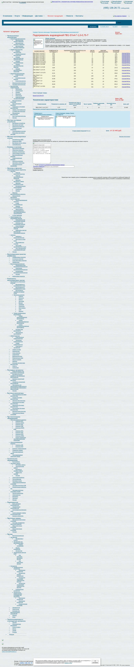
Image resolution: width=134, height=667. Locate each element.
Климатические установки (22, 604)
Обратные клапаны (17, 150)
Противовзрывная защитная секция (16, 455)
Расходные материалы (15, 370)
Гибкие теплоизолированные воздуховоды (23, 326)
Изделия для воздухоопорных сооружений (15, 612)
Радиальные (19, 90)
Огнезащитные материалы (15, 624)
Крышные (18, 94)
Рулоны (14, 632)
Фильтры (12, 171)
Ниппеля (21, 298)
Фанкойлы (15, 496)
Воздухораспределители (17, 264)
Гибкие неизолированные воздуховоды (22, 317)
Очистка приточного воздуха (19, 173)
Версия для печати (124, 136)
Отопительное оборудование (12, 459)
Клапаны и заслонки (14, 147)
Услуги (17, 16)
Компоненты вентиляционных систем (16, 279)
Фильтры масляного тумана (19, 180)
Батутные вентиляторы (19, 116)
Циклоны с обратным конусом (19, 237)
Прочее (14, 252)
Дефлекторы (16, 351)
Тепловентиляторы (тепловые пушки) (16, 491)
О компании (7, 16)
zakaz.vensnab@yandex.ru (9, 651)
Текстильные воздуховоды (18, 333)
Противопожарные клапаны (18, 420)
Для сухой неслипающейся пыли (20, 246)
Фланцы (21, 311)
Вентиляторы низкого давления (19, 40)
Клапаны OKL (19, 424)
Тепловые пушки (17, 481)
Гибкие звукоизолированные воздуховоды (23, 322)
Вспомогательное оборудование (20, 186)
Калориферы (16, 461)
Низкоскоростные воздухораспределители (20, 266)
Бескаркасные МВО (17, 139)
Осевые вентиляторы (16, 49)
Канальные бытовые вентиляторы (17, 406)
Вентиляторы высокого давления (19, 47)
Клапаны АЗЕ (19, 445)
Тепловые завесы (15, 463)
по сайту (115, 26)
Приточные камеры (14, 518)
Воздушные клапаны (18, 148)
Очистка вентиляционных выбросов (18, 177)
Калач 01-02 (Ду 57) (38, 95)
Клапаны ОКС (19, 432)
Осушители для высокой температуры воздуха (21, 585)
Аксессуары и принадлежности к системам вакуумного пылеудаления (20, 211)
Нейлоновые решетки (18, 276)
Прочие (14, 117)
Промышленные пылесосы (16, 128)
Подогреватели (12, 502)
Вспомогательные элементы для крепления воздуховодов (17, 376)
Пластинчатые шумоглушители (19, 338)
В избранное (22, 2)
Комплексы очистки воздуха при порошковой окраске (20, 232)
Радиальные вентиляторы (17, 38)
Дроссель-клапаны (17, 161)
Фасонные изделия (19, 295)
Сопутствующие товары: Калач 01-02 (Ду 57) (65, 114)
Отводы (21, 296)
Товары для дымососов (18, 109)
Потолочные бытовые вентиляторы (17, 409)
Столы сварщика (17, 215)
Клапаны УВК (19, 426)
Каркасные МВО (16, 141)
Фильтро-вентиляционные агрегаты (17, 193)
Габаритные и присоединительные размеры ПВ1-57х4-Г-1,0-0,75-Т (43, 114)
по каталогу (93, 26)
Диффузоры (15, 262)
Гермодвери (15, 354)
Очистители (15, 609)
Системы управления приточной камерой (17, 523)
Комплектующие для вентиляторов (19, 98)
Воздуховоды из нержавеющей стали (19, 288)
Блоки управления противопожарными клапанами (20, 439)
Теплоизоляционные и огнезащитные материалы (16, 620)
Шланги (14, 615)
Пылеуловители (15, 199)
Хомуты (14, 366)
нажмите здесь (68, 663)
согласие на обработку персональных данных (52, 164)
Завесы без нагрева (18, 473)
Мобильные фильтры (18, 126)
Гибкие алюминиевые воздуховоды (20, 314)
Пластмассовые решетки (19, 260)
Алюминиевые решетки (19, 257)
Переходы (22, 306)
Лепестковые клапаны (18, 153)
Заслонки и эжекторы (18, 163)
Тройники (21, 304)
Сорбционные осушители (19, 590)
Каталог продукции (44, 32)
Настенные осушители (21, 598)
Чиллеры (15, 498)
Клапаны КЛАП (20, 423)
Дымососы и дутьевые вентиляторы (17, 107)
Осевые (18, 92)
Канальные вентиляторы (17, 73)
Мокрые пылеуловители (18, 207)
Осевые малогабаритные (18, 62)
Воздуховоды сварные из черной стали (19, 292)
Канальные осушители (21, 601)
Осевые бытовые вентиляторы (16, 398)
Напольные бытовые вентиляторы (17, 403)
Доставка (39, 16)
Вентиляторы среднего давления (19, 43)
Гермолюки (15, 367)
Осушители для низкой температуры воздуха (21, 579)
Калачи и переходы (17, 516)
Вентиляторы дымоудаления (14, 87)
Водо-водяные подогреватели (15, 504)
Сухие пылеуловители (18, 204)
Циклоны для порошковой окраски (19, 223)
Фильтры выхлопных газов (18, 183)
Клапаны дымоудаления (19, 448)
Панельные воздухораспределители (20, 269)
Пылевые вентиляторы (19, 84)
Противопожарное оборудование (13, 417)
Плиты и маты (16, 627)
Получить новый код (38, 166)
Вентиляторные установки (15, 101)
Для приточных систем (20, 562)
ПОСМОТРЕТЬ (126, 53)
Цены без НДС (119, 100)
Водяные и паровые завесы (18, 470)
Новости (69, 16)
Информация (27, 16)
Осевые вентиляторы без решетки (18, 66)
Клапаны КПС (19, 431)
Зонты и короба (16, 359)
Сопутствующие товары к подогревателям (18, 513)
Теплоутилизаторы (17, 493)
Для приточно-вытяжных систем (19, 557)
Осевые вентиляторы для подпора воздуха (18, 58)
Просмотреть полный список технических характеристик (49, 109)
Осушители (13, 566)
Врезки (21, 303)
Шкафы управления (17, 548)
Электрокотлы (16, 495)
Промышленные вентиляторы (13, 36)
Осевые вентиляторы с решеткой (18, 70)
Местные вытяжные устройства (14, 120)
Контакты (79, 16)
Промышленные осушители (18, 568)
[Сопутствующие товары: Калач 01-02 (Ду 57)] (66, 117)
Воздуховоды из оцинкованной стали (19, 285)
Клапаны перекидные (18, 151)
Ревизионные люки (17, 358)
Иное (13, 617)
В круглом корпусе (21, 81)
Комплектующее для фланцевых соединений (17, 372)
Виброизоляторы (17, 356)
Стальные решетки (17, 259)
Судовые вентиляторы (18, 111)
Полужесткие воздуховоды (18, 330)
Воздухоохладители (18, 535)
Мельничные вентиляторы (15, 113)
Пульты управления (20, 545)
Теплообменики (16, 479)
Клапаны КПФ (19, 434)
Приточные (19, 95)
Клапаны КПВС (20, 436)
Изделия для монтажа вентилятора (17, 363)
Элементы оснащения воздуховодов (17, 382)
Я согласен (95, 661)
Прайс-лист (118, 33)
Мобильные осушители (21, 570)
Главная (35, 32)
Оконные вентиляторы (18, 400)
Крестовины (22, 308)
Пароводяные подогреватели (15, 507)
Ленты (14, 628)
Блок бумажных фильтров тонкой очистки (19, 227)
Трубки (14, 630)
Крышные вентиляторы (19, 83)
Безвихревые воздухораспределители (20, 272)
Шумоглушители (15, 336)
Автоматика (13, 537)
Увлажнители (16, 607)
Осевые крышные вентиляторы (20, 54)
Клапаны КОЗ (19, 446)
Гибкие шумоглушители (18, 344)
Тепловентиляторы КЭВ (19, 485)
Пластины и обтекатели (18, 347)
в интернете (124, 26)
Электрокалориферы (18, 477)
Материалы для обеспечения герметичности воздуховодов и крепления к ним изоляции (18, 387)
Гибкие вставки (16, 349)
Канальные (19, 89)
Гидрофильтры (16, 144)
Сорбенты (18, 189)
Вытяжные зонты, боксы (19, 143)
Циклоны (12, 235)
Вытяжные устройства (18, 123)
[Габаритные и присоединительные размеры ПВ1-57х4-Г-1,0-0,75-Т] (44, 118)
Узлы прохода (16, 353)
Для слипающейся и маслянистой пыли (20, 249)
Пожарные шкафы (17, 450)
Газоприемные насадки (19, 131)
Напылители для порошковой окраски (19, 220)
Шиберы (14, 361)
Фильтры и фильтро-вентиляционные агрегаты (16, 169)
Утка (20, 309)
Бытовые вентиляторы (15, 393)
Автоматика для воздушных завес (18, 542)
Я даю (50, 164)
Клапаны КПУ (19, 421)
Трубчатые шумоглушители (18, 341)
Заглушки (21, 301)
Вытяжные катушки (17, 125)
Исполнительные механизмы (16, 165)
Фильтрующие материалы (15, 196)
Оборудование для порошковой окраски (16, 217)
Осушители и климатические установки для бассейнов (18, 594)
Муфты (21, 299)
